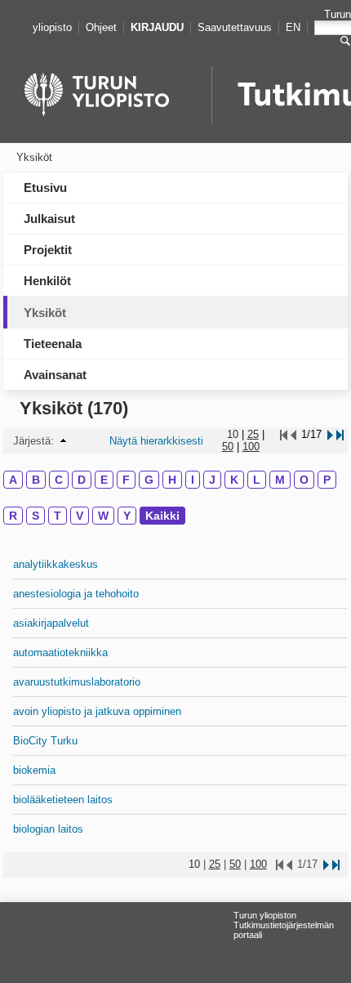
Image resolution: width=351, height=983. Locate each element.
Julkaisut (49, 219)
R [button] (13, 515)
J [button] (212, 479)
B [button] (36, 479)
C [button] (59, 479)
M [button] (280, 479)
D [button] (82, 479)
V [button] (79, 515)
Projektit (48, 250)
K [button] (234, 479)
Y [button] (127, 515)
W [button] (103, 515)
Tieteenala (53, 344)
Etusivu (45, 187)
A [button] (13, 479)
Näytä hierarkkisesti (156, 441)
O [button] (304, 479)
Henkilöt (47, 281)
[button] (63, 441)
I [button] (192, 479)
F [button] (126, 479)
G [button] (148, 479)
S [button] (35, 515)
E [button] (104, 479)
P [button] (327, 479)
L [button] (256, 479)
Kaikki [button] (162, 515)
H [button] (172, 479)
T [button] (57, 515)
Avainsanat (55, 375)
